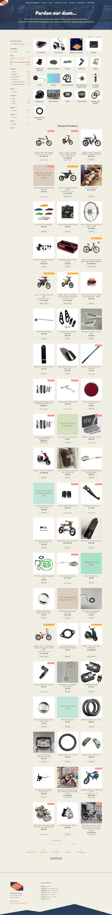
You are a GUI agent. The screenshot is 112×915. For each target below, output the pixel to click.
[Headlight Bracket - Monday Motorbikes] (67, 319)
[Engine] (95, 62)
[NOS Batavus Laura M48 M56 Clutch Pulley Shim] (91, 598)
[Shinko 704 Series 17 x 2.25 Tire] (67, 742)
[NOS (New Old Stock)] (39, 111)
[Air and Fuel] (41, 44)
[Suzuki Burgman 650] (91, 175)
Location (58, 3)
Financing (90, 3)
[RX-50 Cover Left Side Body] (43, 212)
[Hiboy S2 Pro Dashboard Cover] (43, 354)
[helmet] (53, 78)
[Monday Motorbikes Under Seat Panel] (91, 319)
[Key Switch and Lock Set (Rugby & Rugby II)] (43, 247)
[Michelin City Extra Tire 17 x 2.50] (91, 707)
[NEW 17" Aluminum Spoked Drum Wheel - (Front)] (91, 212)
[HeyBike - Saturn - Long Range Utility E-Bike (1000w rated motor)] (91, 140)
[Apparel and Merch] (76, 44)
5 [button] (57, 844)
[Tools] (67, 94)
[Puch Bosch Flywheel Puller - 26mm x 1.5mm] (43, 528)
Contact (72, 3)
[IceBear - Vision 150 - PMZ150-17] (43, 458)
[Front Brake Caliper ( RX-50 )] (67, 812)
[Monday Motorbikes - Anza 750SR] (67, 528)
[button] (75, 844)
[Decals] (67, 62)
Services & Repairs (32, 3)
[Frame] (39, 78)
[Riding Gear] (39, 94)
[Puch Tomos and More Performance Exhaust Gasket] (67, 633)
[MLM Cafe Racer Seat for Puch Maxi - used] (67, 354)
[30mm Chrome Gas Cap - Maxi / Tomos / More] (43, 707)
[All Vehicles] (59, 44)
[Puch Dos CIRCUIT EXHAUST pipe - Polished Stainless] (91, 458)
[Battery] (94, 44)
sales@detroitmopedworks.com (18, 903)
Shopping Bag (80, 852)
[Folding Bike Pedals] (91, 672)
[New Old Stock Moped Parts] (81, 78)
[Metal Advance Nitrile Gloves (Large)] (67, 247)
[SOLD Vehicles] (53, 94)
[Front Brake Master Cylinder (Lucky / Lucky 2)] (43, 777)
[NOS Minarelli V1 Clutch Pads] (91, 742)
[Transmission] (81, 94)
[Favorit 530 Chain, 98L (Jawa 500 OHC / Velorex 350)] (67, 458)
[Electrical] (81, 62)
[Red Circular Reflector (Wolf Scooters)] (91, 389)
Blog (65, 3)
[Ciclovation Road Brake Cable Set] (67, 212)
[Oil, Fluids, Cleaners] (95, 78)
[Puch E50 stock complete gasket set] (43, 563)
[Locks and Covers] (67, 78)
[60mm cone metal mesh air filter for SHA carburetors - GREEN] (91, 282)
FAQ (50, 3)
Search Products (31, 852)
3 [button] (51, 844)
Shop (44, 3)
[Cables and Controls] (39, 62)
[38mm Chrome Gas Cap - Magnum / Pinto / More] (43, 598)
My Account (81, 3)
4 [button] (54, 844)
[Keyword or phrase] (11, 44)
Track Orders (56, 852)
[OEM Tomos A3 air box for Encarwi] (91, 528)
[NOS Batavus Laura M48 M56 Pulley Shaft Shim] (67, 672)
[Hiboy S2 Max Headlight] (43, 319)
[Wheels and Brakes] (95, 94)
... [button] (65, 844)
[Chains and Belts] (53, 62)
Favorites (68, 852)
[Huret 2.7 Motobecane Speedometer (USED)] (43, 742)
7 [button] (62, 844)
